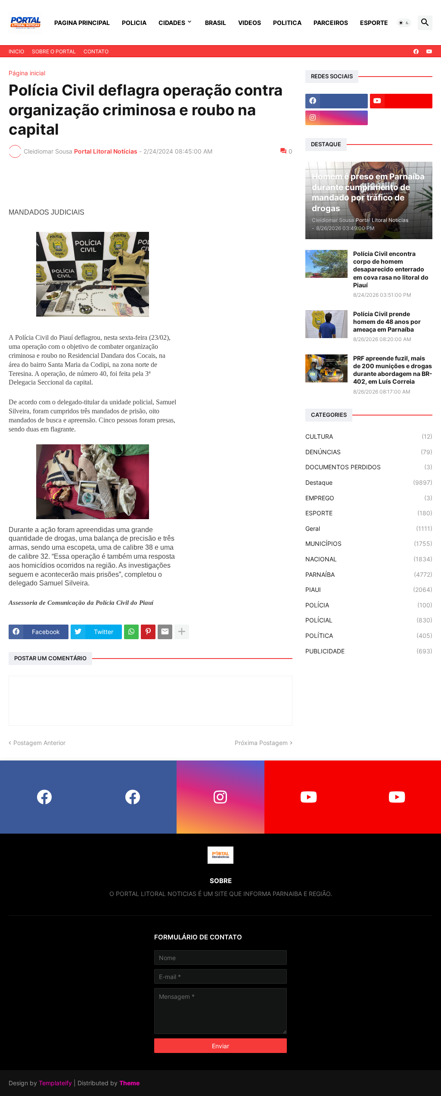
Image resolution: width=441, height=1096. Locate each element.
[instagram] (336, 118)
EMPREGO (368, 498)
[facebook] (416, 52)
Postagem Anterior (39, 742)
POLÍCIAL (368, 620)
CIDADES (171, 22)
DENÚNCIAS (368, 452)
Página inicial (27, 73)
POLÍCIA (368, 605)
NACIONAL (368, 559)
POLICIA (134, 22)
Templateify (55, 1083)
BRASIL (215, 22)
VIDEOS (249, 22)
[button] (404, 22)
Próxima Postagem (261, 742)
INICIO (16, 51)
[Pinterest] (148, 632)
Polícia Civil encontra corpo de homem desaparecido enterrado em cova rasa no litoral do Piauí (391, 269)
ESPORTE (374, 22)
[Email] (165, 632)
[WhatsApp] (131, 632)
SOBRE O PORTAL (54, 51)
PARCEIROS (331, 22)
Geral (368, 528)
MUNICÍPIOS (368, 543)
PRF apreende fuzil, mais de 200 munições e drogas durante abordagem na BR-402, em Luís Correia (392, 369)
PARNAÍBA (368, 574)
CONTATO (96, 51)
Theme (129, 1083)
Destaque (368, 482)
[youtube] (429, 52)
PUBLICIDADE (368, 651)
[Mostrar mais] (181, 632)
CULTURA (368, 436)
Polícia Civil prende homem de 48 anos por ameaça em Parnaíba (387, 321)
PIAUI (368, 589)
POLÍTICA (368, 635)
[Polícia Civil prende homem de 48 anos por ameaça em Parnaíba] (326, 324)
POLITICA (287, 22)
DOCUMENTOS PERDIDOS (368, 467)
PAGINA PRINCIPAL (82, 22)
